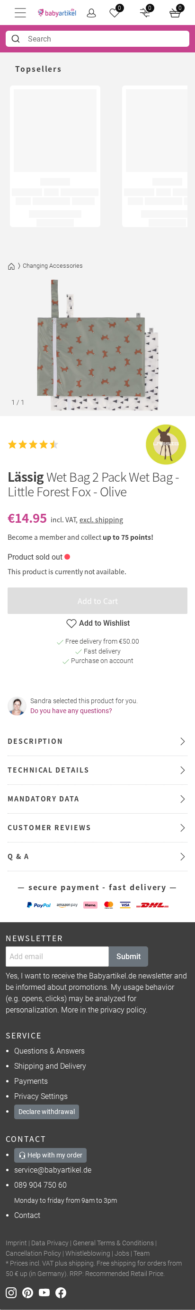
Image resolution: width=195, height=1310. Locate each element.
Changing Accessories (53, 265)
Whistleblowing (87, 1254)
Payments (31, 1081)
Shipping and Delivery (50, 1066)
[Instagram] (14, 1291)
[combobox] (97, 39)
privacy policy (123, 1009)
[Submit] (17, 38)
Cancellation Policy (33, 1254)
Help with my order (54, 1155)
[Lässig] (166, 445)
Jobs (122, 1254)
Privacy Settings (41, 1096)
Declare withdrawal (46, 1111)
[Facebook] (62, 1291)
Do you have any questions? (71, 711)
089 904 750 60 (40, 1185)
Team (141, 1254)
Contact (27, 1215)
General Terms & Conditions (113, 1243)
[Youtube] (47, 1291)
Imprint (16, 1243)
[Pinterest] (30, 1291)
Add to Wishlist (104, 623)
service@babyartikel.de (52, 1169)
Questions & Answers (49, 1050)
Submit (128, 956)
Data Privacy (50, 1243)
